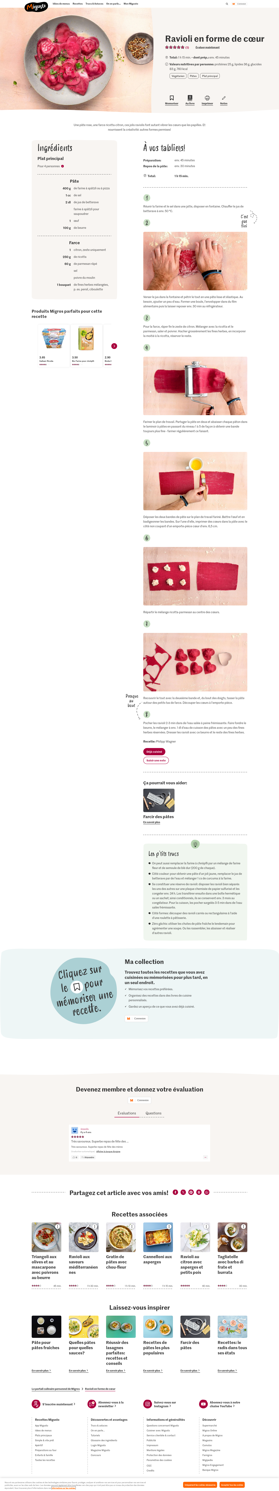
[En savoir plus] (159, 819)
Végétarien (178, 76)
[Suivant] (114, 346)
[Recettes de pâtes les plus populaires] (158, 1344)
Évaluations (127, 1113)
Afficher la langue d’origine (108, 1151)
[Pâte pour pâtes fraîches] (46, 1344)
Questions (153, 1113)
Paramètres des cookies (159, 1460)
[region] (139, 1484)
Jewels (85, 1129)
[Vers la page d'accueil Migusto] (36, 5)
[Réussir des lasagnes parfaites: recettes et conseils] (121, 1344)
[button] (74, 1130)
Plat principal (210, 76)
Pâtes (193, 76)
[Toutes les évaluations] (175, 47)
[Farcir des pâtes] (195, 1344)
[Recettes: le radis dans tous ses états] (232, 1344)
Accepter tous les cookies (232, 1484)
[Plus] (205, 1157)
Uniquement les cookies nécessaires (200, 1484)
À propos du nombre (62, 166)
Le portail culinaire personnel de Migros (56, 1388)
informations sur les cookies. (63, 1488)
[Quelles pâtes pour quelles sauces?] (84, 1344)
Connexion (241, 4)
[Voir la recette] (46, 1255)
